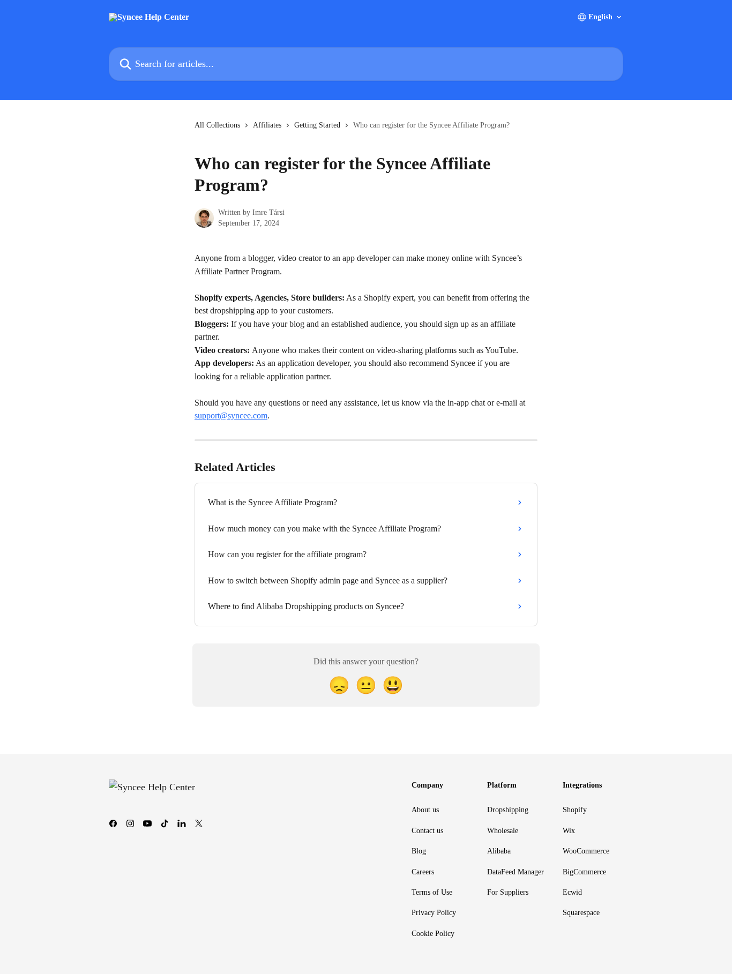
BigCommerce (584, 872)
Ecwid (572, 892)
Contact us (427, 831)
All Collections (217, 125)
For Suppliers (507, 892)
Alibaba (499, 851)
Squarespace (581, 913)
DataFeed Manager (515, 872)
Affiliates (267, 125)
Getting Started (317, 125)
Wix (569, 831)
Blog (419, 851)
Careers (423, 872)
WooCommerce (586, 851)
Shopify (575, 810)
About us (425, 810)
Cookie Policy (433, 934)
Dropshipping (507, 810)
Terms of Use (432, 892)
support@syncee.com (231, 415)
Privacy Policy (434, 913)
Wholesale (502, 831)
